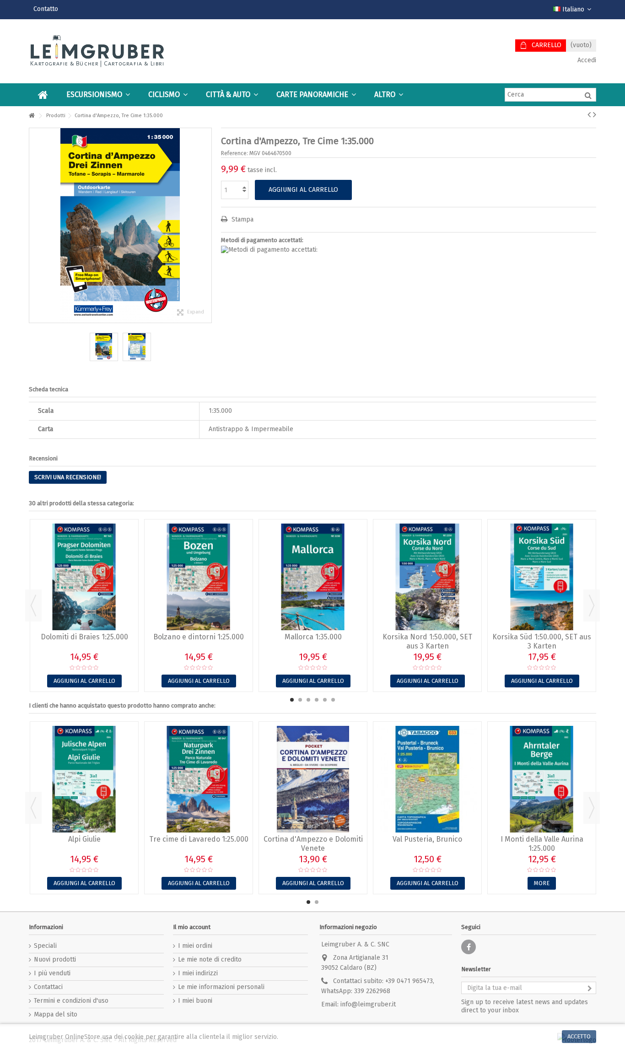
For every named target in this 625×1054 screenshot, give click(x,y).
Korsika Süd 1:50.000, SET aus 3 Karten (541, 641)
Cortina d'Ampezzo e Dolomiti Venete (313, 844)
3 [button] (308, 700)
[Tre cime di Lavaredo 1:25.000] (198, 779)
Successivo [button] (207, 225)
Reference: (234, 153)
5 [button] (325, 700)
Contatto (45, 9)
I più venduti (52, 973)
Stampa (241, 219)
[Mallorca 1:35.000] (313, 577)
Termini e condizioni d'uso (71, 1001)
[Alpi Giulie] (84, 779)
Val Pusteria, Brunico (427, 839)
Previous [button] (33, 605)
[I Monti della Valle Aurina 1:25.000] (542, 779)
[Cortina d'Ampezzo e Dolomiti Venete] (313, 779)
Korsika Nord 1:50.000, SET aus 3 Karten (427, 641)
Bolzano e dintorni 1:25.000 (198, 636)
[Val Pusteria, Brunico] (427, 779)
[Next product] (594, 114)
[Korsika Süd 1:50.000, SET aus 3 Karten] (542, 577)
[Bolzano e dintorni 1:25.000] (198, 577)
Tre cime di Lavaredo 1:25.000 (198, 839)
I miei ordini (195, 946)
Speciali (45, 946)
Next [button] (591, 605)
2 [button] (300, 700)
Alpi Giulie (84, 839)
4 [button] (316, 700)
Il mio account (191, 927)
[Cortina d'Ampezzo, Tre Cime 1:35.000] (104, 347)
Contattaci (48, 987)
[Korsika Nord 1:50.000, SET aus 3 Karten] (427, 577)
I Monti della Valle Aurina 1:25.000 (542, 844)
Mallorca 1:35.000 (313, 636)
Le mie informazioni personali (221, 987)
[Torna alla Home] (31, 116)
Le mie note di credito (210, 959)
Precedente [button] (34, 225)
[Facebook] (468, 947)
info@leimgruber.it (368, 1004)
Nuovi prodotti (55, 959)
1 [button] (292, 700)
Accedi (586, 60)
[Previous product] (589, 114)
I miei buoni (195, 1001)
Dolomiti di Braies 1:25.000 (84, 636)
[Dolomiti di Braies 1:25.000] (84, 577)
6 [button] (333, 700)
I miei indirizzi (198, 973)
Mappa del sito (55, 1014)
